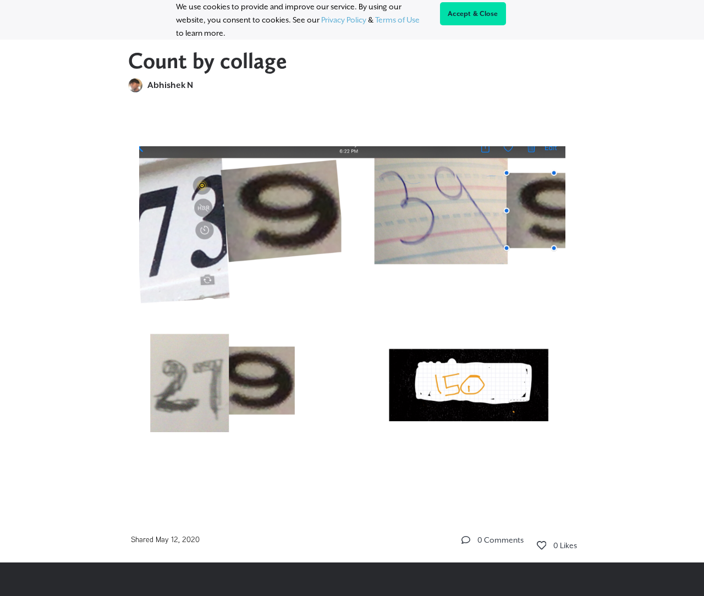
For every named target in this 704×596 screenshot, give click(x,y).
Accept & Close (473, 14)
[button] (465, 540)
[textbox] (352, 300)
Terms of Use (397, 19)
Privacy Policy (343, 19)
